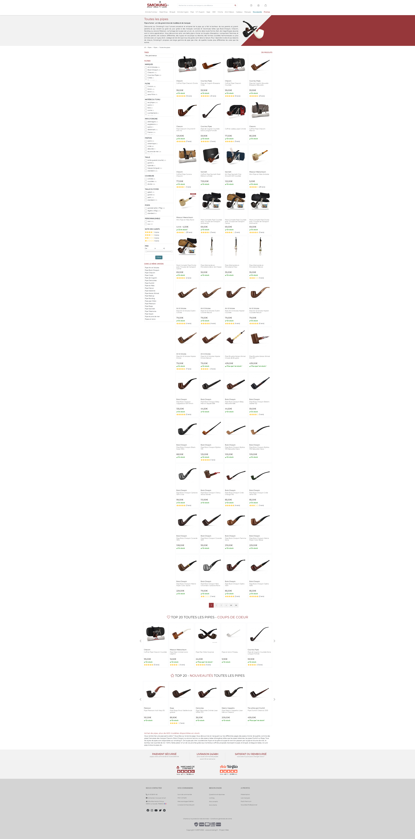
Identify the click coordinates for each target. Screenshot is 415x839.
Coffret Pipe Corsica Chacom (184, 175)
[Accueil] (145, 47)
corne (151, 110)
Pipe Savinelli (150, 309)
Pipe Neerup (149, 296)
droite (151, 184)
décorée (151, 149)
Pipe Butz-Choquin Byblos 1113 (211, 448)
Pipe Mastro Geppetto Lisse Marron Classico (232, 711)
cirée (151, 146)
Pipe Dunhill (149, 283)
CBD (214, 12)
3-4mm (152, 86)
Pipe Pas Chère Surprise (205, 652)
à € (160, 248)
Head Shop (163, 12)
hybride (151, 165)
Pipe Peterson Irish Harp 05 (154, 710)
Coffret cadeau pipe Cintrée (235, 129)
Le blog (211, 798)
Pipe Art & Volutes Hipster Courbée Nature (259, 311)
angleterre (153, 124)
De (146, 248)
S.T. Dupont (200, 12)
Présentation (245, 794)
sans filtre (152, 94)
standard (152, 171)
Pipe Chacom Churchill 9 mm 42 (185, 130)
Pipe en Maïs (149, 286)
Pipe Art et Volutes (152, 268)
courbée (152, 181)
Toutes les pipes (164, 47)
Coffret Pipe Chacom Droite (187, 83)
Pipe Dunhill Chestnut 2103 (258, 710)
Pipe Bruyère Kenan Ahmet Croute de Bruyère (235, 357)
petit (151, 197)
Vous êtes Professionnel (249, 805)
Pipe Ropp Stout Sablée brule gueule (181, 711)
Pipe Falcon (149, 288)
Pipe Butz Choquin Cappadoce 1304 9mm (184, 402)
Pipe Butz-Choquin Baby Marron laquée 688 (210, 402)
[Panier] (266, 6)
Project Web (224, 830)
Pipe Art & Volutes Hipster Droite (186, 357)
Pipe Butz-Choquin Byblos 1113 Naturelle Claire (235, 448)
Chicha (220, 12)
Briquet (172, 12)
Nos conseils (213, 801)
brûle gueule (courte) (157, 160)
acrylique (153, 102)
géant (151, 192)
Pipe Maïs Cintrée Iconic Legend (179, 653)
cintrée (151, 179)
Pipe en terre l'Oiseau (230, 652)
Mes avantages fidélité (185, 801)
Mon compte (182, 798)
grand (151, 163)
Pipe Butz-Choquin (152, 270)
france (151, 132)
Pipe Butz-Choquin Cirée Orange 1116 (234, 493)
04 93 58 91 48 (152, 794)
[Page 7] (236, 605)
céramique (152, 144)
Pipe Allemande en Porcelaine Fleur (232, 266)
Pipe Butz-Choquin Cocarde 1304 (186, 539)
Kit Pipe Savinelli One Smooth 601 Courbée (233, 175)
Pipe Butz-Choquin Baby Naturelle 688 (234, 402)
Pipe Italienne (150, 291)
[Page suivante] (231, 605)
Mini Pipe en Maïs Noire (185, 220)
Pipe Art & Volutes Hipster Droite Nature (210, 357)
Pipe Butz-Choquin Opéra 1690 (259, 585)
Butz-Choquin (154, 70)
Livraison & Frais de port (186, 805)
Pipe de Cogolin (151, 278)
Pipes (150, 47)
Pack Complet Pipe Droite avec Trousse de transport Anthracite (259, 221)
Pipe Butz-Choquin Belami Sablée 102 (259, 402)
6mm (151, 89)
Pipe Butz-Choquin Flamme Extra (235, 539)
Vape (208, 12)
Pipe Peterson (150, 304)
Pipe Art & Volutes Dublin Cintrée (186, 311)
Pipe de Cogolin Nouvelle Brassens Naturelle (258, 84)
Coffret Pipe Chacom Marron (257, 130)
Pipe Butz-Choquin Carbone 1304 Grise (186, 493)
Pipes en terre (150, 319)
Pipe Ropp (149, 306)
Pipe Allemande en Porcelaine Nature (256, 266)
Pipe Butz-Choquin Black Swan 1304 (185, 448)
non (150, 221)
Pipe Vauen (149, 314)
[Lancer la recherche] (235, 5)
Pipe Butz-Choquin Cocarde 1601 (211, 539)
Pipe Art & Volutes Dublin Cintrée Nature (210, 311)
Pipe (192, 12)
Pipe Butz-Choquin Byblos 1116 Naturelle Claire (259, 448)
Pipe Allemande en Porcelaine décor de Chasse (211, 266)
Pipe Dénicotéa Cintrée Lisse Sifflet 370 (206, 711)
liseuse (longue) (155, 168)
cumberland (153, 113)
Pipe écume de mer (152, 316)
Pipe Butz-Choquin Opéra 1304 (234, 585)
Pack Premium (246, 801)
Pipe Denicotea (150, 280)
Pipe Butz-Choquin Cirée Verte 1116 (258, 493)
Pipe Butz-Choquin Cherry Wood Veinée (210, 493)
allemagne (153, 122)
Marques (247, 12)
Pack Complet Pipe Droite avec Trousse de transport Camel (186, 267)
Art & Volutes (154, 67)
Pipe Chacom (150, 273)
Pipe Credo (149, 275)
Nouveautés (257, 12)
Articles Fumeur (151, 12)
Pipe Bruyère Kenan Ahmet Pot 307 (259, 357)
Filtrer (159, 257)
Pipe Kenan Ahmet (152, 293)
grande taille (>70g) (156, 208)
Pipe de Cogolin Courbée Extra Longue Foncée (210, 130)
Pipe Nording (150, 298)
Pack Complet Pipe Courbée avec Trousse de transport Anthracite (211, 221)
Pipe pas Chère (150, 301)
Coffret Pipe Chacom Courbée (233, 84)
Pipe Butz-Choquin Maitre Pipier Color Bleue (259, 539)
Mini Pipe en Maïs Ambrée (259, 174)
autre (151, 105)
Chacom (152, 72)
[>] (274, 641)
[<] (140, 641)
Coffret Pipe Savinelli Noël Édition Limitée (210, 175)
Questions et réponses (217, 794)
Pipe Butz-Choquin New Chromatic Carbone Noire (210, 585)
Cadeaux (239, 12)
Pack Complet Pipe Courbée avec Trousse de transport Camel (235, 221)
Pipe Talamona (150, 311)
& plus (156, 232)
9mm (151, 92)
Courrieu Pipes (154, 75)
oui (150, 224)
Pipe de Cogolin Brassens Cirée (210, 84)
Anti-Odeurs (229, 12)
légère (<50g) (154, 211)
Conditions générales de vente (221, 819)
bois (150, 108)
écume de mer (154, 152)
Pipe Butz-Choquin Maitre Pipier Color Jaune (186, 585)
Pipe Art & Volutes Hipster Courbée (235, 311)
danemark (153, 130)
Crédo (151, 78)
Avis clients (213, 805)
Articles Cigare (182, 12)
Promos (267, 12)
